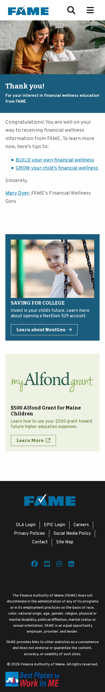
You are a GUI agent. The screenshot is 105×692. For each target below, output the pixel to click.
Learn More (30, 440)
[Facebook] (34, 565)
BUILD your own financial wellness (55, 160)
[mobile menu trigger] (90, 10)
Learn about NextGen (41, 330)
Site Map (64, 542)
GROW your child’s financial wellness (57, 168)
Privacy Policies (29, 533)
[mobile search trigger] (71, 10)
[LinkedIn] (71, 565)
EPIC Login (54, 525)
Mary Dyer (17, 193)
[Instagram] (59, 565)
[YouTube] (47, 565)
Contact (40, 542)
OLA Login (26, 525)
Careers (81, 525)
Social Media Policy (72, 533)
